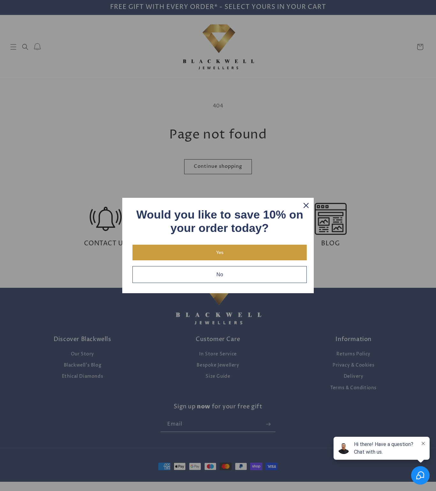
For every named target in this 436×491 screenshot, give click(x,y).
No (219, 274)
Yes (219, 252)
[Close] (306, 205)
